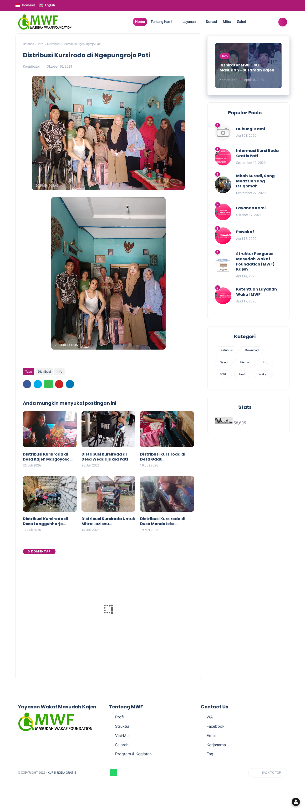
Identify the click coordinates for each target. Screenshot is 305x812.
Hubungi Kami (250, 129)
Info (40, 44)
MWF (223, 374)
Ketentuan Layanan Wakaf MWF (256, 291)
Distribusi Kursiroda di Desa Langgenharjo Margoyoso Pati (45, 521)
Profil (242, 374)
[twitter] (38, 384)
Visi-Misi (123, 735)
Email (212, 735)
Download (252, 350)
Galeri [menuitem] (241, 22)
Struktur (122, 726)
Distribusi (44, 371)
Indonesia (28, 5)
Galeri (224, 362)
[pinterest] (59, 384)
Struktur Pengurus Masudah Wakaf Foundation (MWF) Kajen (255, 261)
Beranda (28, 44)
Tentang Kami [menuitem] (161, 22)
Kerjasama (216, 744)
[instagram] (262, 22)
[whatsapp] (48, 384)
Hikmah (245, 362)
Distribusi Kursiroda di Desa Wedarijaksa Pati (104, 457)
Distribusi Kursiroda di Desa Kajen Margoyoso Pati (46, 457)
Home (140, 22)
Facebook (215, 726)
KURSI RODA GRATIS (62, 772)
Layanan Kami (251, 208)
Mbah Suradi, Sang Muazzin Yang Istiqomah (255, 181)
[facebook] (255, 22)
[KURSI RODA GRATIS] (44, 21)
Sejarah (121, 744)
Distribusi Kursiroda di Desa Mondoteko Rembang (162, 521)
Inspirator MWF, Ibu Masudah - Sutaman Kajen (246, 68)
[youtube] (268, 22)
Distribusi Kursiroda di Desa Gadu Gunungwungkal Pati (162, 457)
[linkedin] (70, 384)
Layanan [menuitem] (189, 22)
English (50, 5)
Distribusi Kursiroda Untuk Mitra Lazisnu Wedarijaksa (108, 521)
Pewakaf (245, 232)
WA (210, 717)
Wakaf (263, 374)
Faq (210, 754)
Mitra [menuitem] (227, 22)
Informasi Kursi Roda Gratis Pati (257, 153)
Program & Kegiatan (133, 754)
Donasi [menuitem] (211, 22)
